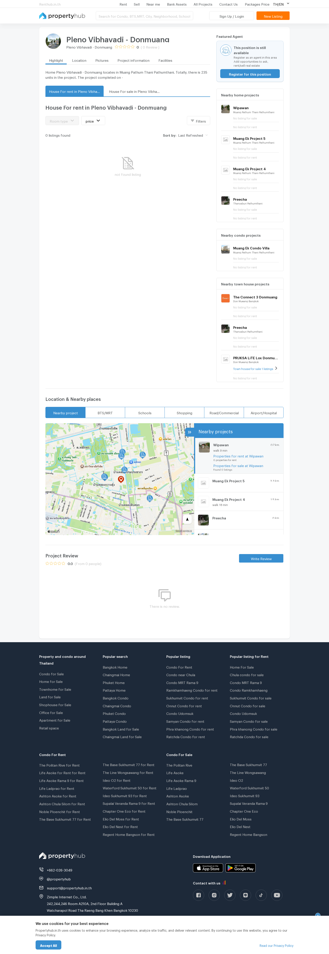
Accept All (48, 945)
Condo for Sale (51, 673)
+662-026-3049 (59, 869)
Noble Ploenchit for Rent (59, 811)
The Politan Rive (179, 764)
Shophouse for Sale (55, 704)
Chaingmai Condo (117, 705)
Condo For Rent (179, 666)
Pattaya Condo (115, 720)
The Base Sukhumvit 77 (184, 818)
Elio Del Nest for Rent (120, 826)
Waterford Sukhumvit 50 (249, 787)
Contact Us (228, 3)
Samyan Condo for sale (249, 720)
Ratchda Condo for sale (249, 736)
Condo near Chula (180, 674)
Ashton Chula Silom (182, 803)
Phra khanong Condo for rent (190, 728)
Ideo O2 (236, 779)
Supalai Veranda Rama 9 (249, 802)
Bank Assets (177, 3)
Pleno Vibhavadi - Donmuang (117, 38)
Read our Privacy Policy (276, 945)
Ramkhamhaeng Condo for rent (192, 689)
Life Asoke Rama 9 (181, 780)
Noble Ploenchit (179, 811)
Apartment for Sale (54, 719)
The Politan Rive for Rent (59, 764)
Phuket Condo (114, 713)
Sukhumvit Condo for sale (250, 697)
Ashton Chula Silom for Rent (62, 803)
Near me (153, 3)
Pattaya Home (114, 689)
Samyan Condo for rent (185, 720)
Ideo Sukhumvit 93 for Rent (125, 795)
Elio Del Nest (240, 826)
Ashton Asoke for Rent (57, 795)
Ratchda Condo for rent (185, 736)
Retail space (49, 727)
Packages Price (257, 3)
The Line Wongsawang (248, 772)
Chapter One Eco (244, 810)
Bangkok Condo (115, 697)
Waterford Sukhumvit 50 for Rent (129, 787)
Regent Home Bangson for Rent (129, 834)
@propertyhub (59, 878)
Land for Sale (50, 696)
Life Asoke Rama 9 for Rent (61, 780)
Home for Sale (51, 681)
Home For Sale (242, 666)
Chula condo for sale (247, 674)
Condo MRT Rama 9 (182, 682)
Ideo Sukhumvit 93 (244, 795)
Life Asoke (175, 772)
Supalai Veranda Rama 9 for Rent (129, 802)
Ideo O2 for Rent (116, 779)
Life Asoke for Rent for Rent (62, 772)
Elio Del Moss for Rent (121, 818)
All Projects (203, 3)
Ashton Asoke (177, 795)
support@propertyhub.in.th (69, 887)
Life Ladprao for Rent (56, 787)
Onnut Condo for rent (184, 705)
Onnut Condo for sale (247, 705)
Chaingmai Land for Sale (122, 736)
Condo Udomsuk (179, 713)
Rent (123, 3)
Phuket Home (114, 682)
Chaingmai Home (116, 674)
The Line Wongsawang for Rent (128, 772)
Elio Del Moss (241, 818)
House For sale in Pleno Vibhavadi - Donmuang (136, 90)
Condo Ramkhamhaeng (248, 689)
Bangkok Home (115, 666)
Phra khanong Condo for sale (253, 728)
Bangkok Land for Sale (121, 728)
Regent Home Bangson (248, 834)
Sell (137, 3)
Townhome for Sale (55, 688)
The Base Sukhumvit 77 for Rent (65, 818)
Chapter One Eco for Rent (124, 810)
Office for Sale (51, 712)
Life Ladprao (176, 787)
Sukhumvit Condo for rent (187, 697)
